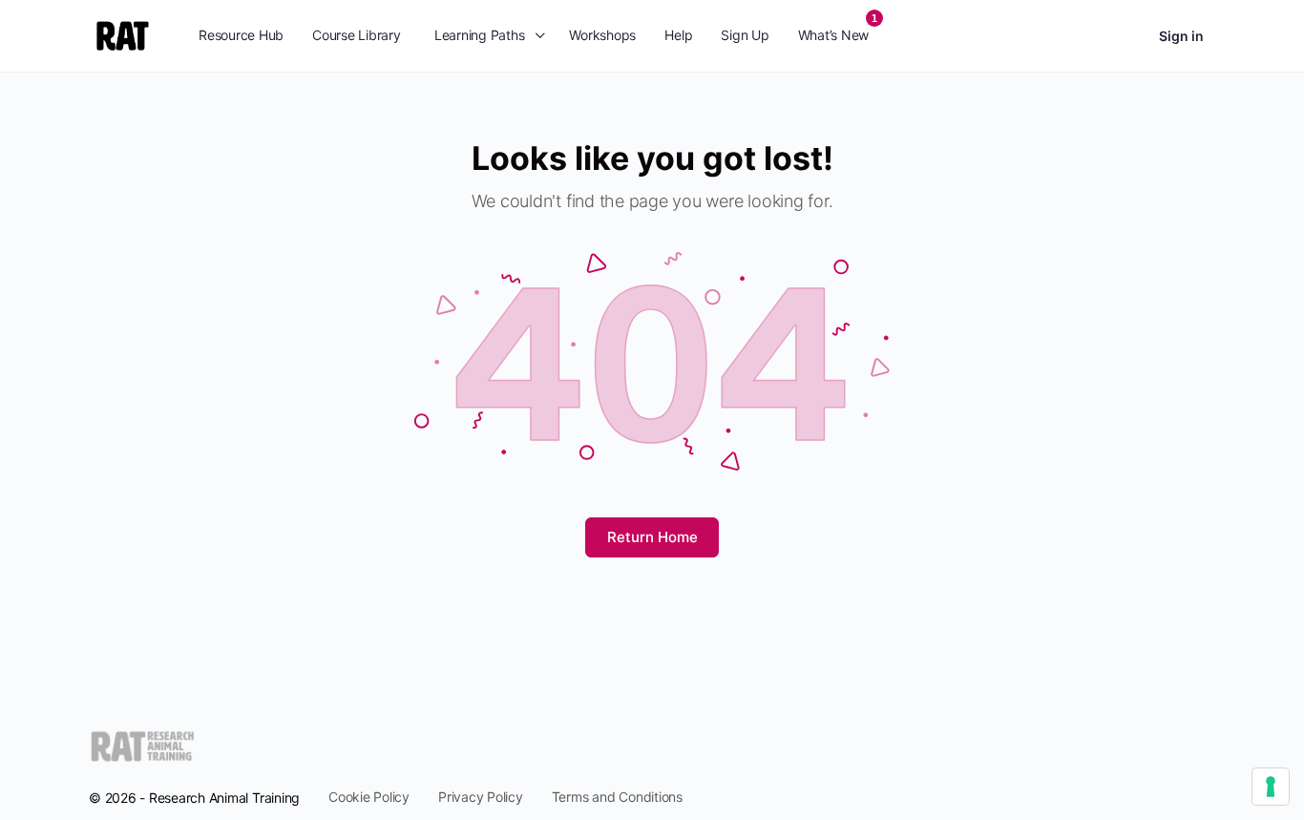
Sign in (1181, 36)
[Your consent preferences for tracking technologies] (1270, 786)
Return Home (652, 537)
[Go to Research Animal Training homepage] (122, 34)
